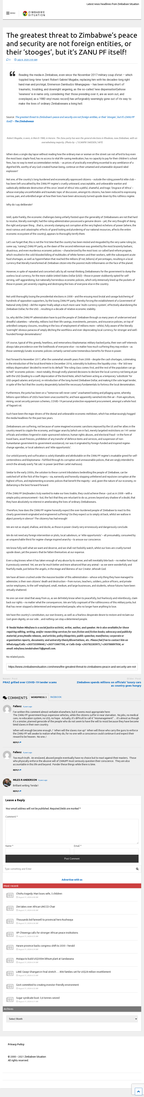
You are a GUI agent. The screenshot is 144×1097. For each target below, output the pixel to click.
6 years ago (27, 707)
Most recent (11, 885)
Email (77, 845)
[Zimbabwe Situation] (33, 16)
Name (9, 845)
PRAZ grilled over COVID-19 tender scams (30, 682)
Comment (11, 816)
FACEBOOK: (56, 697)
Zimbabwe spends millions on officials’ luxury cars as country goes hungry (109, 684)
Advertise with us (72, 879)
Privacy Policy (16, 1044)
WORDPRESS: (39, 697)
